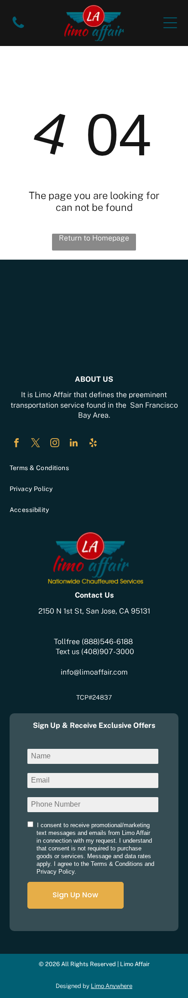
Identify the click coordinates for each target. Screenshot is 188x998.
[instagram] (55, 444)
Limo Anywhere (111, 986)
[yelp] (93, 444)
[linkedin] (74, 444)
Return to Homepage (94, 238)
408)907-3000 (109, 651)
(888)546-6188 (107, 641)
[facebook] (16, 444)
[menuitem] (94, 467)
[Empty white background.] (18, 27)
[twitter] (35, 444)
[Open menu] (170, 23)
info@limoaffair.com (94, 672)
